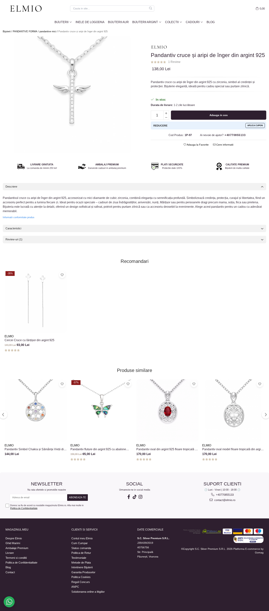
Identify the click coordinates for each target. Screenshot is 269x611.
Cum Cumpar (79, 543)
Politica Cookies (81, 577)
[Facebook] (128, 497)
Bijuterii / (8, 31)
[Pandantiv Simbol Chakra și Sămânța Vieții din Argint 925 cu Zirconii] (36, 410)
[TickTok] (134, 497)
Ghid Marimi (12, 543)
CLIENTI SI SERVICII (84, 529)
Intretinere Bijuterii (82, 567)
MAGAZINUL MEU (16, 529)
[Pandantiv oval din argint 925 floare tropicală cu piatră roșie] (167, 410)
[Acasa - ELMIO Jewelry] (27, 8)
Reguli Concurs (80, 582)
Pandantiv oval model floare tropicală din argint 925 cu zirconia (232, 449)
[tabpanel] (72, 94)
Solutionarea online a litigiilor (88, 591)
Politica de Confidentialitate (24, 508)
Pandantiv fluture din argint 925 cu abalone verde (98, 449)
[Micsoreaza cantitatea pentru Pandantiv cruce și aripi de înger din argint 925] (166, 117)
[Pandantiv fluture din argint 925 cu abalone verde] (101, 410)
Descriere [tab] (11, 186)
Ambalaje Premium (16, 548)
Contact (10, 572)
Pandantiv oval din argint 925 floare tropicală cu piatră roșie (167, 449)
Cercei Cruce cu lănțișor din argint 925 (29, 340)
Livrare (9, 552)
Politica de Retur (81, 552)
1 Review (174, 61)
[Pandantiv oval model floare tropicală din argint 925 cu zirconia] (233, 410)
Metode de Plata (81, 562)
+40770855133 (224, 494)
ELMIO (9, 336)
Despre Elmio (13, 538)
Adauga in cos (219, 115)
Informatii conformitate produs (18, 217)
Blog (211, 22)
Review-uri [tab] (13, 239)
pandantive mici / (49, 31)
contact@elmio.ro (224, 500)
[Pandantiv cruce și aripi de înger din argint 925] (72, 94)
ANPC (75, 586)
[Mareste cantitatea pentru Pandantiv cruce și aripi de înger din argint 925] (166, 113)
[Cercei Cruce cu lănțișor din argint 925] (36, 301)
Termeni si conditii (16, 557)
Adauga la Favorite (197, 144)
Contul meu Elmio (82, 538)
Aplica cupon (255, 125)
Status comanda (81, 548)
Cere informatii (224, 144)
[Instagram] (140, 497)
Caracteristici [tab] (13, 228)
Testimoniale (78, 557)
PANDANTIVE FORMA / (26, 31)
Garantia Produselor (83, 572)
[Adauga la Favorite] (62, 275)
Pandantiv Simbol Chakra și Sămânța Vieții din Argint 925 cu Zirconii (35, 449)
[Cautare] (150, 8)
